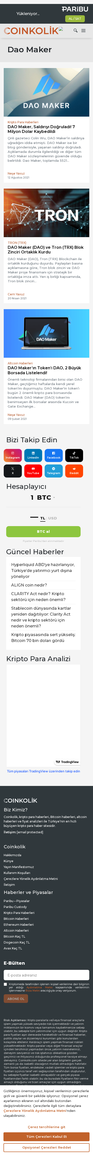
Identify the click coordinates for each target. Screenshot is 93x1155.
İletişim (9, 885)
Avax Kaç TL (13, 948)
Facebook (53, 457)
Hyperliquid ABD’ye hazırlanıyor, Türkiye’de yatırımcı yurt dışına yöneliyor (43, 570)
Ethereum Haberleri (19, 924)
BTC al (43, 531)
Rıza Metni (33, 990)
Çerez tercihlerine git (46, 1127)
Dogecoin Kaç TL (17, 942)
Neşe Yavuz (16, 173)
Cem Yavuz (16, 294)
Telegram (53, 473)
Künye (8, 861)
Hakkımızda (12, 855)
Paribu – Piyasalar (17, 901)
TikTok (74, 457)
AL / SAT (75, 18)
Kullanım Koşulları (17, 873)
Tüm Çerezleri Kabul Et (46, 1136)
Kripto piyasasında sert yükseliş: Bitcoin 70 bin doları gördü (43, 637)
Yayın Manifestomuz (19, 867)
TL (42, 518)
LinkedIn (33, 457)
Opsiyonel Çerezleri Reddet (46, 1147)
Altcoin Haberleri (16, 930)
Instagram (13, 457)
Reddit (74, 473)
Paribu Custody (15, 907)
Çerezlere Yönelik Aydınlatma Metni (31, 879)
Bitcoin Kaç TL (14, 936)
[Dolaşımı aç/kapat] (83, 31)
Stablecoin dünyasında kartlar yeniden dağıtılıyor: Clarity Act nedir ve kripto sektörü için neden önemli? (41, 617)
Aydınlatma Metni (40, 987)
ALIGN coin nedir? (29, 585)
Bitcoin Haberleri (16, 919)
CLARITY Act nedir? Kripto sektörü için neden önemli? (38, 596)
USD (52, 518)
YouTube (33, 473)
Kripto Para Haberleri (19, 913)
